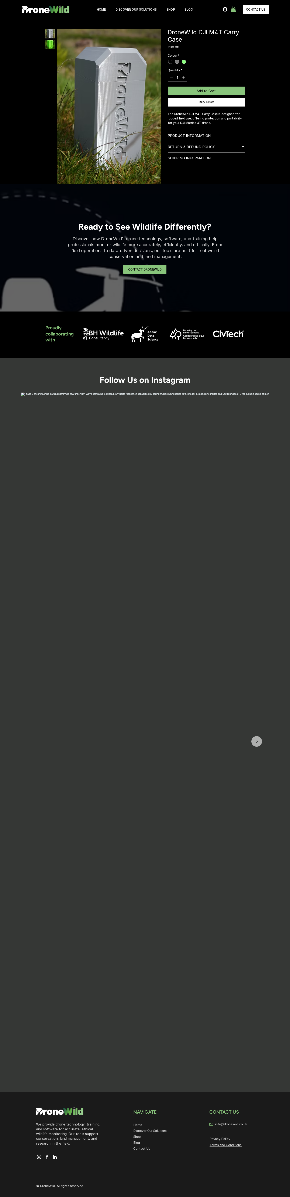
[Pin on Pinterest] (178, 172)
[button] (233, 9)
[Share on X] (194, 172)
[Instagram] (39, 1157)
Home (137, 1125)
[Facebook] (47, 1157)
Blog (136, 1143)
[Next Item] (256, 741)
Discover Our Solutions (150, 1131)
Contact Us (141, 1148)
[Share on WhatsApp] (186, 172)
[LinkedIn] (55, 1157)
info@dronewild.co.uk (231, 1124)
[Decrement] (171, 77)
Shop (137, 1137)
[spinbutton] (177, 77)
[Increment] (184, 77)
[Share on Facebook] (170, 172)
